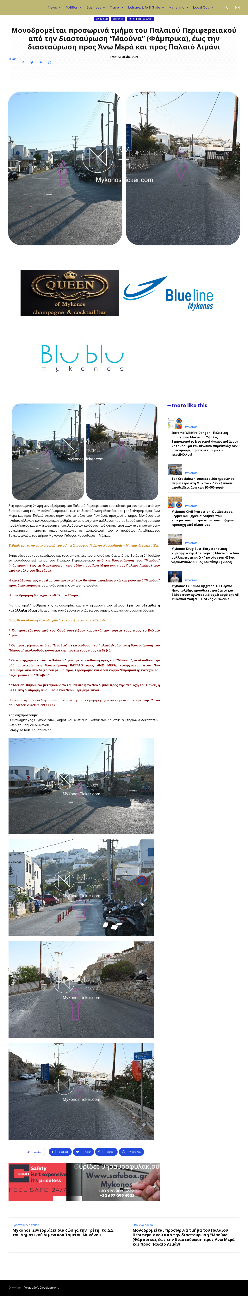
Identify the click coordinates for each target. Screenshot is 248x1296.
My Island (102, 19)
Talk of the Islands (140, 19)
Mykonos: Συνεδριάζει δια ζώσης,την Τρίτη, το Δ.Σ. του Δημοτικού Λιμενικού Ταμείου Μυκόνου (63, 1232)
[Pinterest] (41, 63)
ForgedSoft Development (41, 1287)
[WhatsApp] (49, 63)
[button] (226, 7)
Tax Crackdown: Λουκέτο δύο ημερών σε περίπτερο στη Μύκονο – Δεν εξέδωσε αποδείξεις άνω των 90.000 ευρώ (202, 483)
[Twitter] (32, 63)
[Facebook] (23, 63)
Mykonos (118, 19)
